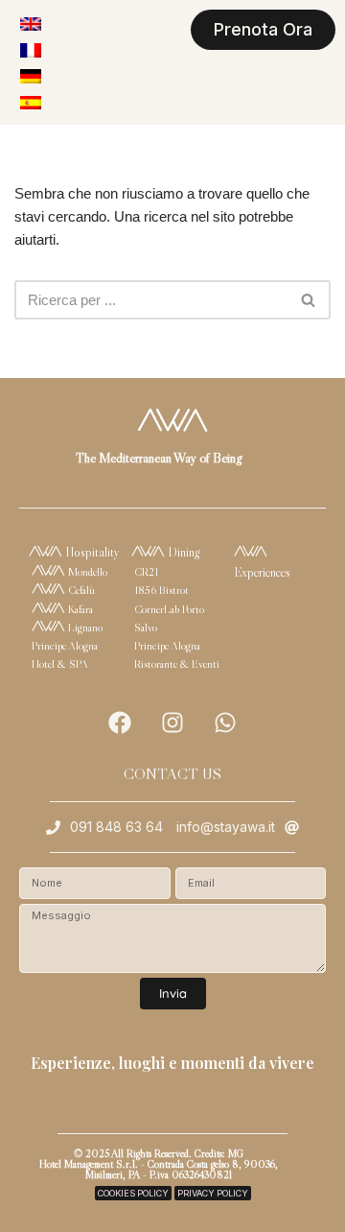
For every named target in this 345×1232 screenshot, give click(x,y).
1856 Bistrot (161, 589)
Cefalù (80, 589)
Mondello (86, 571)
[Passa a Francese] (31, 49)
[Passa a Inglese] (31, 23)
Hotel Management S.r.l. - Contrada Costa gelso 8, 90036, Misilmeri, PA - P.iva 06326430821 (158, 1169)
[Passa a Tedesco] (31, 76)
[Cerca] (309, 300)
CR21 (146, 571)
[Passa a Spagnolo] (31, 102)
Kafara (79, 609)
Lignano (84, 627)
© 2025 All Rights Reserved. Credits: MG (158, 1153)
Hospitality (91, 551)
